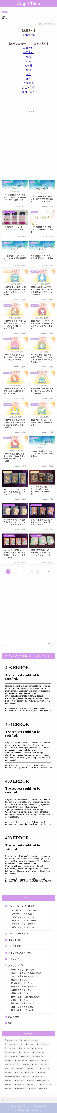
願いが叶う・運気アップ (22, 1003)
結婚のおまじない (19, 980)
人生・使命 (28, 87)
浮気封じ (38, 1076)
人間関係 (28, 83)
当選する (45, 1068)
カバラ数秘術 (14, 946)
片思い (20, 1080)
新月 (42, 1072)
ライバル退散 (12, 1056)
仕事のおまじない (19, 993)
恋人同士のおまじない (21, 983)
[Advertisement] (28, 142)
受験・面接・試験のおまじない (25, 997)
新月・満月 (28, 92)
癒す (31, 1080)
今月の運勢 (28, 35)
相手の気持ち (43, 1080)
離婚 (28, 70)
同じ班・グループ (13, 1064)
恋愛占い (28, 48)
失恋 (35, 1064)
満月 (9, 1080)
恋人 (19, 1072)
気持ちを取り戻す (13, 1076)
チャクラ (24, 1048)
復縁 (28, 57)
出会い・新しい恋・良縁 (22, 970)
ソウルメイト (44, 1044)
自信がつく (46, 1084)
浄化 (27, 1076)
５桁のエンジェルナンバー (23, 927)
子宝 (45, 1064)
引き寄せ (33, 1068)
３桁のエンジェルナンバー (23, 920)
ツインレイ (13, 959)
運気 (9, 1088)
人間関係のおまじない (21, 990)
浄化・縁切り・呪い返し (22, 1010)
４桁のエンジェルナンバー (23, 924)
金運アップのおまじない (22, 1007)
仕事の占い (22, 1060)
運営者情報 (38, 1106)
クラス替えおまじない (15, 1044)
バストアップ (40, 1052)
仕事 (28, 78)
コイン (31, 1044)
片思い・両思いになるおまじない (26, 973)
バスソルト (25, 1052)
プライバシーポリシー (22, 1106)
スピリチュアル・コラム (20, 952)
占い (4, 12)
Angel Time (28, 3)
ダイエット (11, 1048)
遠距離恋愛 (21, 1088)
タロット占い (14, 940)
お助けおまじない (19, 1000)
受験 (45, 1060)
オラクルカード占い (18, 933)
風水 (10, 1023)
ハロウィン (11, 1052)
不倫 (28, 61)
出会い (34, 1060)
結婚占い (28, 52)
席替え (21, 1068)
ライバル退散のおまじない (23, 976)
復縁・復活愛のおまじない (23, 987)
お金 (28, 74)
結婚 (9, 1084)
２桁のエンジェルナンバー (23, 917)
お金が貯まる (12, 1040)
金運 (33, 1088)
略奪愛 (29, 65)
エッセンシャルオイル (30, 1040)
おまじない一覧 (16, 965)
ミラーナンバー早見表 (21, 914)
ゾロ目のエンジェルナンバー (24, 910)
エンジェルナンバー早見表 (21, 906)
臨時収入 (33, 1084)
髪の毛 (44, 1088)
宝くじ (10, 1068)
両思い (25, 1056)
